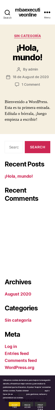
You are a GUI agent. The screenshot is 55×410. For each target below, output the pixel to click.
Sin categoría (27, 36)
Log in (11, 346)
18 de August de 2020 (31, 77)
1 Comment (31, 84)
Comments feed (21, 360)
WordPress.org (19, 367)
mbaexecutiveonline (27, 12)
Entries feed (17, 353)
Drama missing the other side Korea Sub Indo (27, 263)
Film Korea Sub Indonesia (27, 215)
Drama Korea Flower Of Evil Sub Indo (27, 235)
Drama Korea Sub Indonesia (25, 220)
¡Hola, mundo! (27, 52)
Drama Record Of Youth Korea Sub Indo (27, 245)
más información (37, 391)
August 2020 (18, 294)
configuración (19, 394)
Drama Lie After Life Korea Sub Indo (27, 253)
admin (33, 69)
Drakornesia (16, 212)
